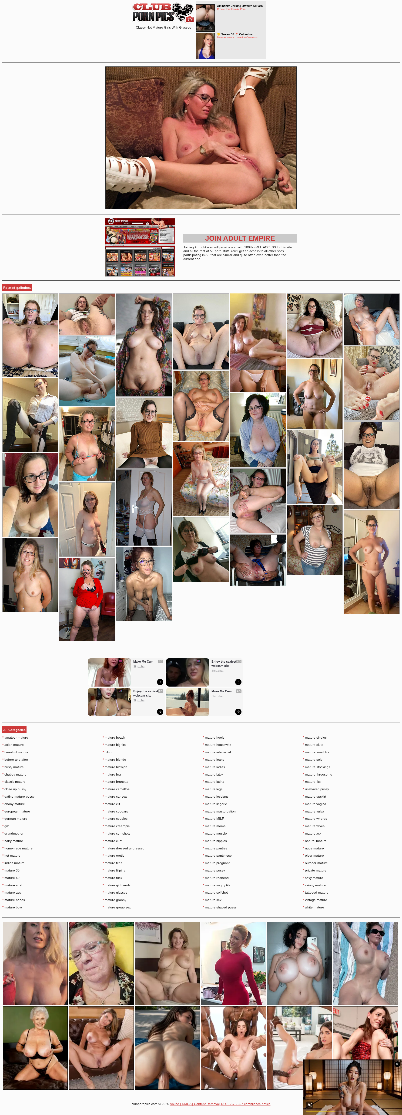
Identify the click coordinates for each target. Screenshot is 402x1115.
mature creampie (116, 826)
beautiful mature (15, 752)
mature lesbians (215, 796)
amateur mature (15, 737)
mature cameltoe (116, 789)
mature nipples (215, 841)
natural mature (315, 841)
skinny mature (314, 885)
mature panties (215, 848)
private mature (314, 870)
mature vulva (313, 811)
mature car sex (115, 796)
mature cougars (115, 811)
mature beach (114, 737)
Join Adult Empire (240, 238)
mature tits (312, 781)
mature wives (314, 826)
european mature (16, 811)
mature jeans (213, 759)
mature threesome (317, 774)
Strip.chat (139, 666)
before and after (15, 759)
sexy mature (313, 878)
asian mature (13, 745)
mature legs (212, 789)
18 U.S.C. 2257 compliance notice (246, 1104)
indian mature (13, 863)
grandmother (12, 833)
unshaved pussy (316, 789)
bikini (107, 752)
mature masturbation (219, 811)
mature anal (12, 885)
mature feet (112, 863)
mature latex (213, 774)
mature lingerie (215, 804)
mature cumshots (116, 833)
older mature (313, 855)
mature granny (114, 900)
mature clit (111, 804)
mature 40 (11, 878)
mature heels (213, 737)
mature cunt (112, 841)
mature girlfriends (117, 885)
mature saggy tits (216, 885)
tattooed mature (315, 892)
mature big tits (114, 745)
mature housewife (217, 745)
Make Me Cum (143, 661)
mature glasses (115, 892)
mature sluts (313, 745)
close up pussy (14, 789)
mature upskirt (314, 796)
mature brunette (115, 781)
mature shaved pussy (220, 907)
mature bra (112, 774)
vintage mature (315, 900)
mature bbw (12, 907)
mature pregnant (216, 863)
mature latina (213, 781)
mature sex (212, 900)
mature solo (312, 759)
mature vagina (314, 804)
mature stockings (316, 767)
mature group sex (117, 907)
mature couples (115, 818)
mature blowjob (115, 767)
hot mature (11, 855)
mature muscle (215, 833)
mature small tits (316, 752)
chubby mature (14, 774)
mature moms (214, 826)
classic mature (14, 781)
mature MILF (213, 818)
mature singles (315, 737)
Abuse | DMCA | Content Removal (195, 1104)
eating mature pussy (18, 796)
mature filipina (114, 870)
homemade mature (17, 848)
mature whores (315, 818)
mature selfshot (215, 892)
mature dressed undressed (123, 848)
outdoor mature (315, 863)
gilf (5, 826)
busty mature (13, 767)
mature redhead (216, 878)
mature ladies (214, 767)
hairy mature (12, 841)
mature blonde (114, 759)
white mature (313, 907)
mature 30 (11, 870)
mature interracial (217, 752)
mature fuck (112, 878)
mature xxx (312, 833)
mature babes (13, 900)
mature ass (11, 892)
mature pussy (214, 870)
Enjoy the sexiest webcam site (146, 693)
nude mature (313, 848)
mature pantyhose (217, 855)
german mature (14, 818)
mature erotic (113, 855)
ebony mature (13, 804)
